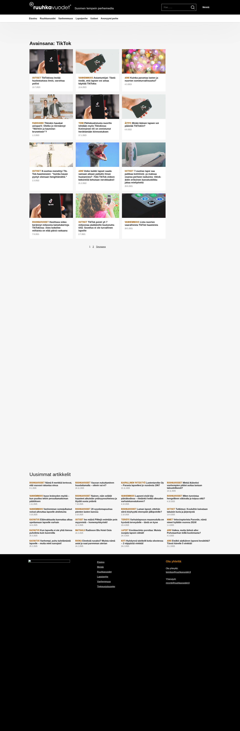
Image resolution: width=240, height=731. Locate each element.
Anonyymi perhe (109, 18)
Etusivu (33, 18)
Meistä (205, 7)
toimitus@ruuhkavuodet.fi (178, 572)
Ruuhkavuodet (48, 18)
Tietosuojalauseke (106, 586)
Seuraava (101, 247)
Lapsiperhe (82, 18)
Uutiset (94, 18)
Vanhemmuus (65, 18)
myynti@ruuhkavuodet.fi (178, 583)
